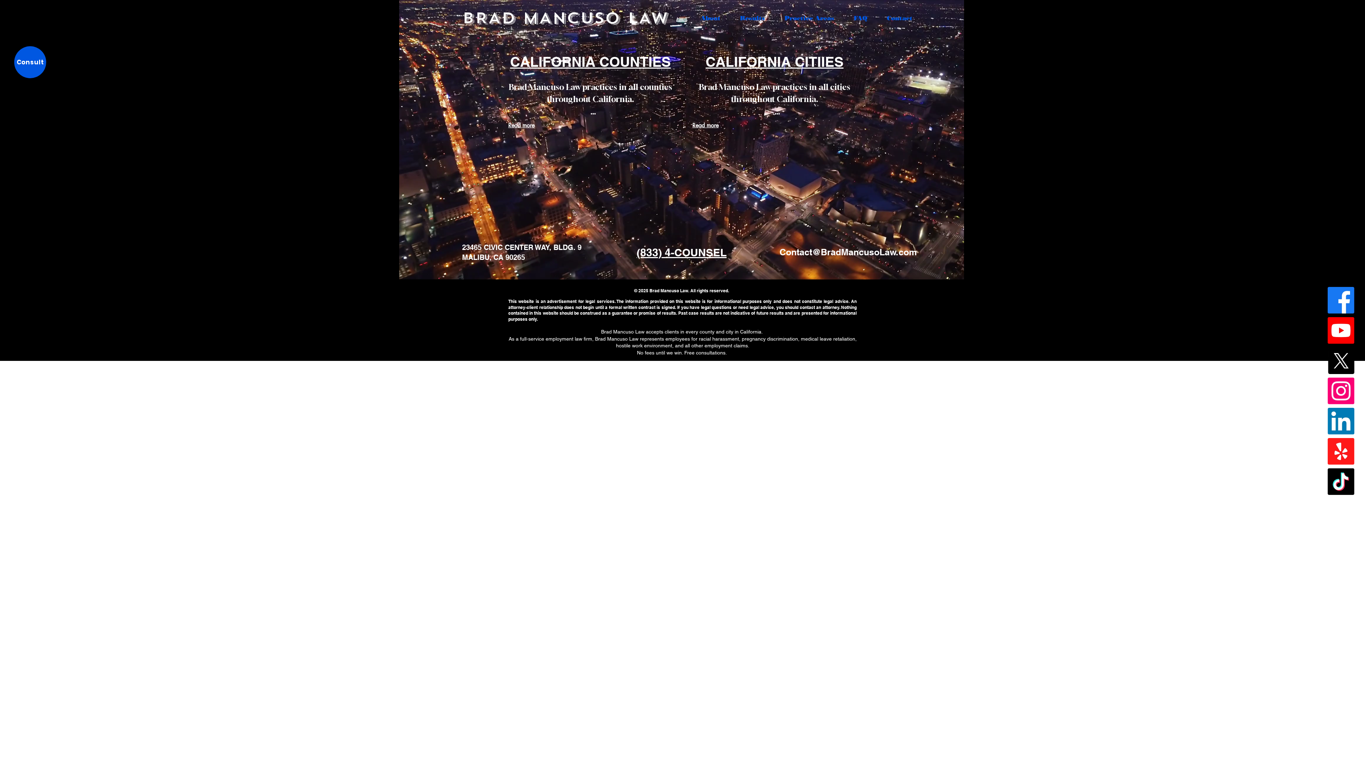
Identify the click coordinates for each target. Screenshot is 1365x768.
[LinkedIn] (1341, 421)
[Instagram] (1341, 391)
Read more (521, 125)
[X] (1341, 360)
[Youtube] (1341, 330)
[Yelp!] (1341, 451)
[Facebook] (1341, 300)
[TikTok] (1341, 481)
